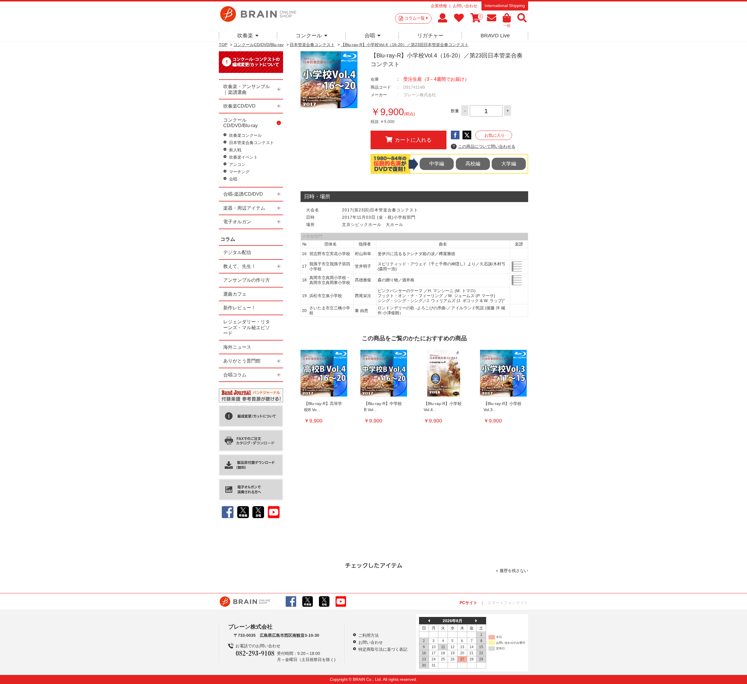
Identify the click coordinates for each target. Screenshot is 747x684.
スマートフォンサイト (507, 602)
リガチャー (430, 35)
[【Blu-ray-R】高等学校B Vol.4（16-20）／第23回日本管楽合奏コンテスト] (324, 373)
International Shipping (505, 5)
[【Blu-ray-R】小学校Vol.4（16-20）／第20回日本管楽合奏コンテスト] (443, 373)
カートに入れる (413, 140)
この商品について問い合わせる (484, 146)
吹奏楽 (245, 35)
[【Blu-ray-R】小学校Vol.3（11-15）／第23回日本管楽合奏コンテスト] (503, 373)
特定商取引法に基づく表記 (382, 649)
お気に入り (494, 135)
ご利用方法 (368, 635)
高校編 (472, 163)
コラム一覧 (414, 18)
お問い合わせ (465, 5)
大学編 (508, 163)
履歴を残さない (514, 570)
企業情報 (439, 5)
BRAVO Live (495, 35)
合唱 (369, 35)
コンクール (309, 35)
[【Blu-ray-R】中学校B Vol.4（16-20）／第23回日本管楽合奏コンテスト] (383, 373)
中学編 (436, 163)
